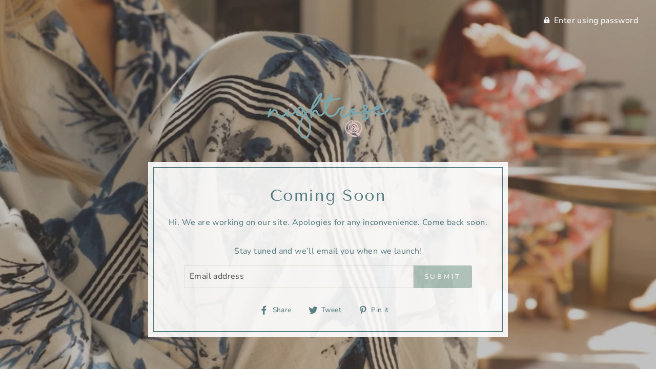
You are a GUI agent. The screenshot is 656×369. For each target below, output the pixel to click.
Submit (442, 276)
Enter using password (596, 20)
